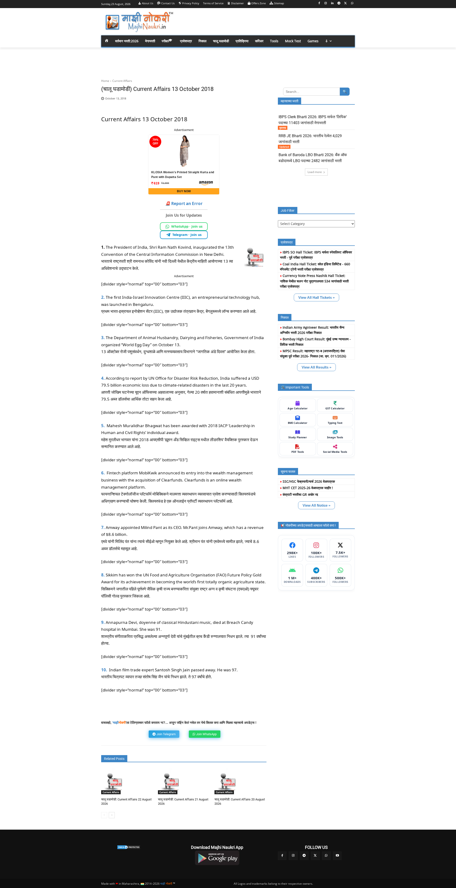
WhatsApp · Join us (187, 226)
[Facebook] (319, 3)
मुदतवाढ (282, 127)
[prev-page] (104, 815)
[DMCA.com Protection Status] (128, 847)
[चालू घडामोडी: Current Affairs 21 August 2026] (171, 781)
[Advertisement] (266, 21)
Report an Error (184, 203)
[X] (345, 3)
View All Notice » (316, 505)
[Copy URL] (248, 101)
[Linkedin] (332, 3)
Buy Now (184, 191)
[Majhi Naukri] (139, 22)
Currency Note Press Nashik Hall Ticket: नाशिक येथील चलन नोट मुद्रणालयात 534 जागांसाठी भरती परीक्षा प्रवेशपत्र (314, 281)
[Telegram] (339, 3)
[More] (260, 101)
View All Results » (316, 367)
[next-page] (112, 815)
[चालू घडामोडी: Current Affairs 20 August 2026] (227, 781)
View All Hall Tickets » (316, 297)
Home (105, 81)
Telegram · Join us (187, 234)
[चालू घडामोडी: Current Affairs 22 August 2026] (114, 781)
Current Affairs (122, 81)
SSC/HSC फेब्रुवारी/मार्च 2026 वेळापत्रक (309, 481)
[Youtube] (337, 855)
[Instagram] (325, 3)
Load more (315, 172)
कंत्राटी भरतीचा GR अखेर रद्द (300, 494)
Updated (284, 146)
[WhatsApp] (352, 3)
